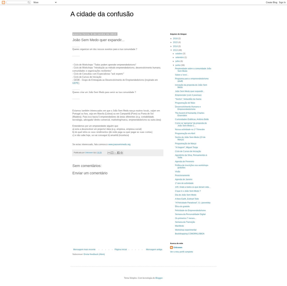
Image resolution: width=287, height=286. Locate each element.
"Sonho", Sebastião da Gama (188, 99)
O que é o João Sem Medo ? (188, 191)
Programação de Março (185, 143)
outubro (179, 53)
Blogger (158, 278)
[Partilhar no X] (115, 152)
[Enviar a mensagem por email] (109, 152)
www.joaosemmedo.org (119, 144)
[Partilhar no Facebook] (118, 152)
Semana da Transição (185, 222)
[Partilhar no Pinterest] (121, 152)
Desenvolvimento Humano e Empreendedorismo (188, 108)
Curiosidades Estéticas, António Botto (192, 119)
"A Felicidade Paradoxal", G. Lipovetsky (192, 203)
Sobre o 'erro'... (182, 75)
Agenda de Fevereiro (184, 161)
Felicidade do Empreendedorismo (190, 210)
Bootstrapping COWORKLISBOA (189, 234)
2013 (175, 50)
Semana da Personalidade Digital (190, 214)
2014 (175, 46)
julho (177, 61)
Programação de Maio (185, 103)
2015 (175, 42)
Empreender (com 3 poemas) (188, 95)
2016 (175, 38)
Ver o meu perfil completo (181, 252)
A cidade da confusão (102, 14)
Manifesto (179, 226)
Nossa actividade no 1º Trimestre (190, 129)
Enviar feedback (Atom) (94, 254)
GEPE (75, 83)
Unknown (177, 247)
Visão (177, 171)
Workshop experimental (185, 230)
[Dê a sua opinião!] (112, 152)
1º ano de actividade (184, 183)
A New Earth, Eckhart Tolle (187, 199)
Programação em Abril (185, 133)
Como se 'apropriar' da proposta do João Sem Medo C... (191, 124)
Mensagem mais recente (84, 249)
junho (178, 65)
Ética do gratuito (182, 206)
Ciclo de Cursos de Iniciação (188, 151)
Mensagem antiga (154, 249)
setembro (179, 57)
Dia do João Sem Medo (185, 195)
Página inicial (121, 249)
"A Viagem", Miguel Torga (186, 147)
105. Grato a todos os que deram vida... (192, 187)
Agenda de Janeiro (183, 179)
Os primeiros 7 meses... (185, 218)
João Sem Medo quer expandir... (189, 91)
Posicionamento (182, 175)
